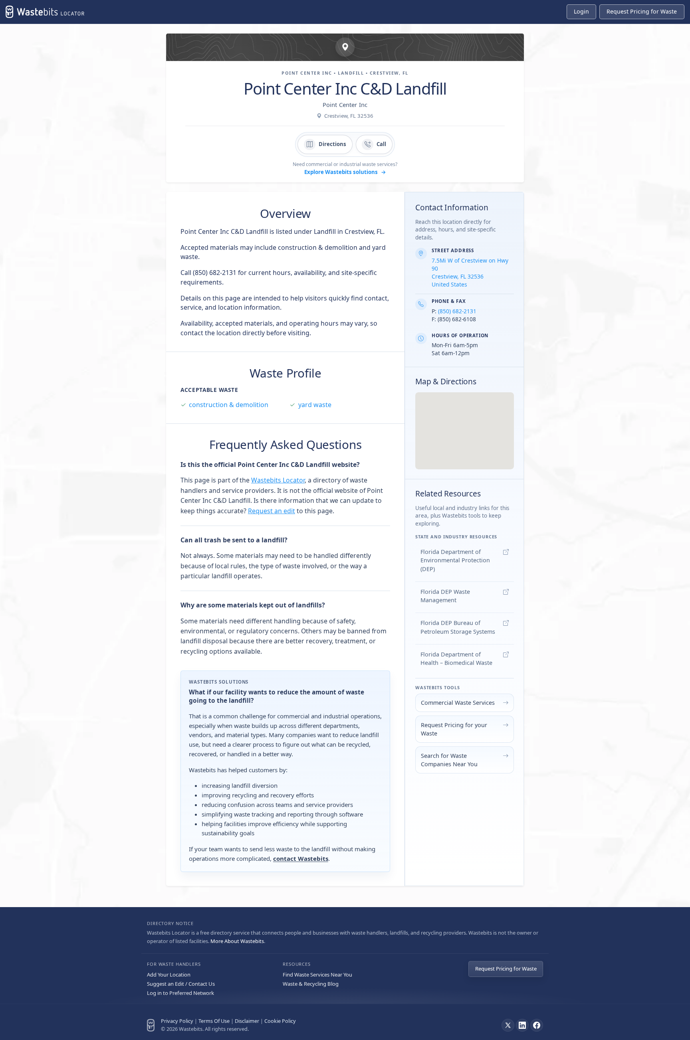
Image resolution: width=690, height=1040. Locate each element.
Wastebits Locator (278, 480)
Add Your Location (168, 974)
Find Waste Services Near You (317, 974)
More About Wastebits (237, 941)
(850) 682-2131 (457, 311)
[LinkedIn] (522, 1025)
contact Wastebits (300, 858)
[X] (508, 1025)
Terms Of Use (214, 1020)
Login (581, 11)
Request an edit (271, 510)
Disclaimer (247, 1020)
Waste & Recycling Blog (311, 983)
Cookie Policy (280, 1020)
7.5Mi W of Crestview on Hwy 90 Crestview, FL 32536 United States (470, 272)
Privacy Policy (177, 1020)
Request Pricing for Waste (506, 968)
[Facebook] (536, 1025)
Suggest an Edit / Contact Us (181, 983)
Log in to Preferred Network (180, 993)
